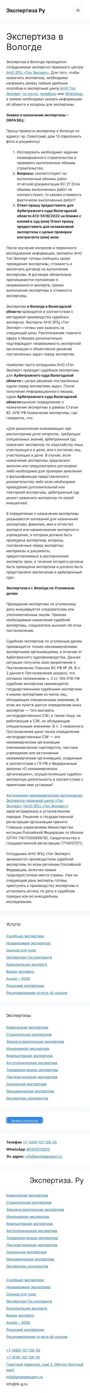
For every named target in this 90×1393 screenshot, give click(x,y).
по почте (30, 94)
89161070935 (38, 1149)
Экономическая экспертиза (30, 1091)
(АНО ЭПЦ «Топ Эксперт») (45, 806)
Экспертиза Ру (25, 10)
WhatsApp (73, 94)
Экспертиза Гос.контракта (29, 957)
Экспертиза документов (27, 1098)
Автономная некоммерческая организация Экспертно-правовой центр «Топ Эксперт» (44, 800)
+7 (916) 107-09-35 (23, 1357)
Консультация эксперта (26, 964)
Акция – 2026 (18, 979)
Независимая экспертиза (28, 943)
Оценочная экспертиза (26, 1084)
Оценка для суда (21, 950)
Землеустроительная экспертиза (35, 1041)
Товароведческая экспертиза (32, 1070)
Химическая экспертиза (27, 1027)
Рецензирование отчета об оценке (36, 993)
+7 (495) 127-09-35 (40, 1142)
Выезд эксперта (20, 971)
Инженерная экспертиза (27, 1049)
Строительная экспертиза (28, 1034)
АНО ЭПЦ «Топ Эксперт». (28, 72)
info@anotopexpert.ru (44, 1156)
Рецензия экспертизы (25, 986)
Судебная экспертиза (25, 936)
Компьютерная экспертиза (29, 1056)
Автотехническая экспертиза (31, 1063)
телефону (48, 94)
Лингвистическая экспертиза (31, 1077)
